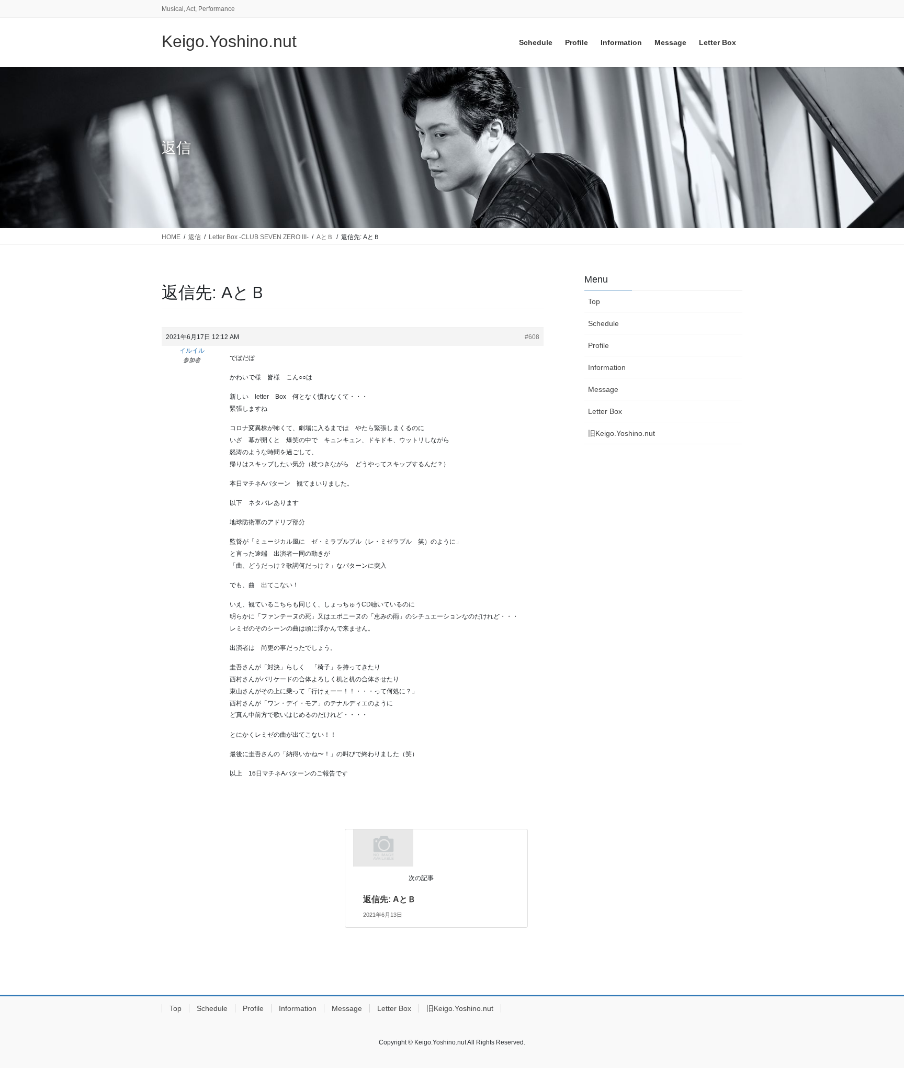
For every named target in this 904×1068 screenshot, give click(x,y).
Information (607, 367)
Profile (598, 345)
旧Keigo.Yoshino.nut (621, 433)
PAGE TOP (873, 1027)
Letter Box (605, 411)
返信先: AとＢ (389, 899)
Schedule (603, 323)
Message (603, 389)
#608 (532, 337)
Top (594, 301)
